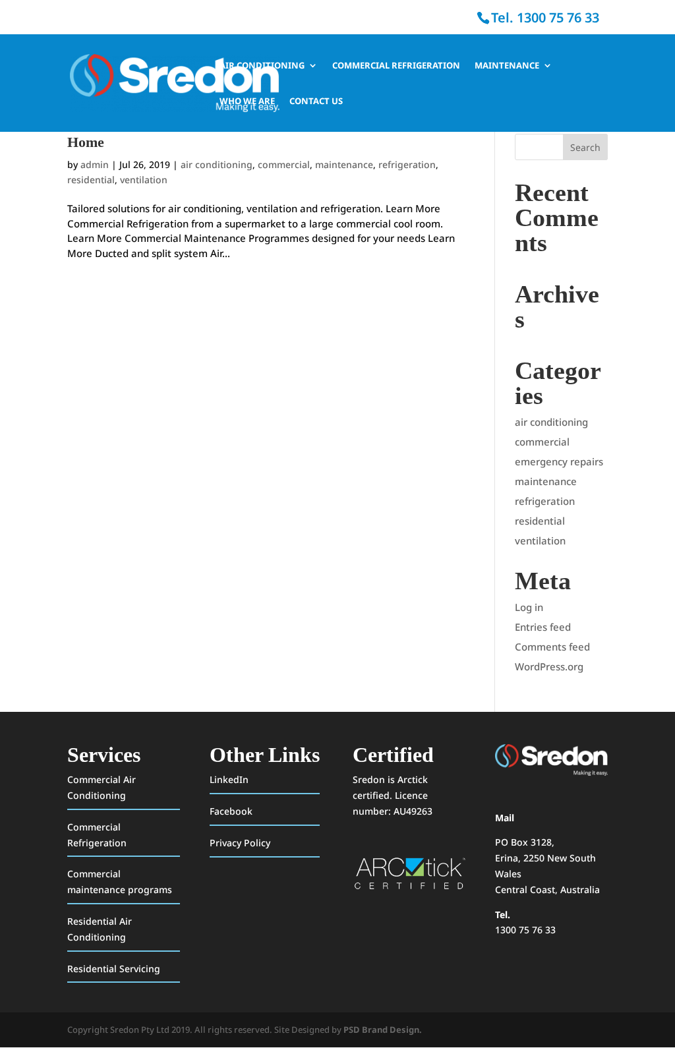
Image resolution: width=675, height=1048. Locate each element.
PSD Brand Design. (382, 1029)
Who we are (247, 101)
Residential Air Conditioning (99, 929)
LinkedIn (229, 779)
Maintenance (507, 66)
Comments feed (552, 646)
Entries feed (543, 626)
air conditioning (216, 164)
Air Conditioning (262, 66)
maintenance (344, 164)
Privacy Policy (240, 842)
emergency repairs (559, 461)
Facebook (231, 811)
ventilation (143, 179)
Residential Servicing (113, 968)
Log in (529, 607)
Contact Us (316, 101)
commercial (284, 164)
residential (91, 179)
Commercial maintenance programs (119, 881)
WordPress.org (549, 666)
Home (85, 142)
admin (94, 164)
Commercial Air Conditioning (101, 787)
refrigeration (407, 164)
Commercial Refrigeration (396, 66)
